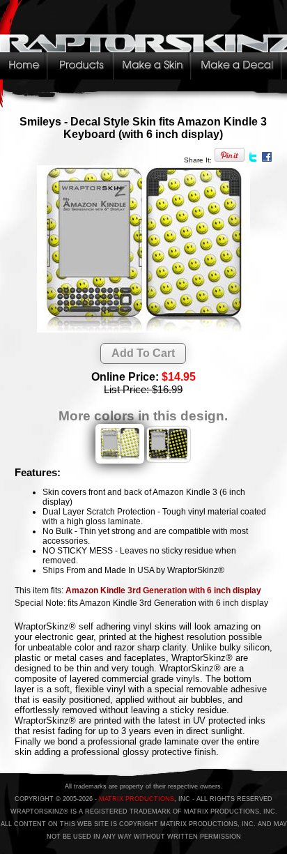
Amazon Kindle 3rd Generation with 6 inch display (163, 590)
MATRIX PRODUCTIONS (136, 798)
